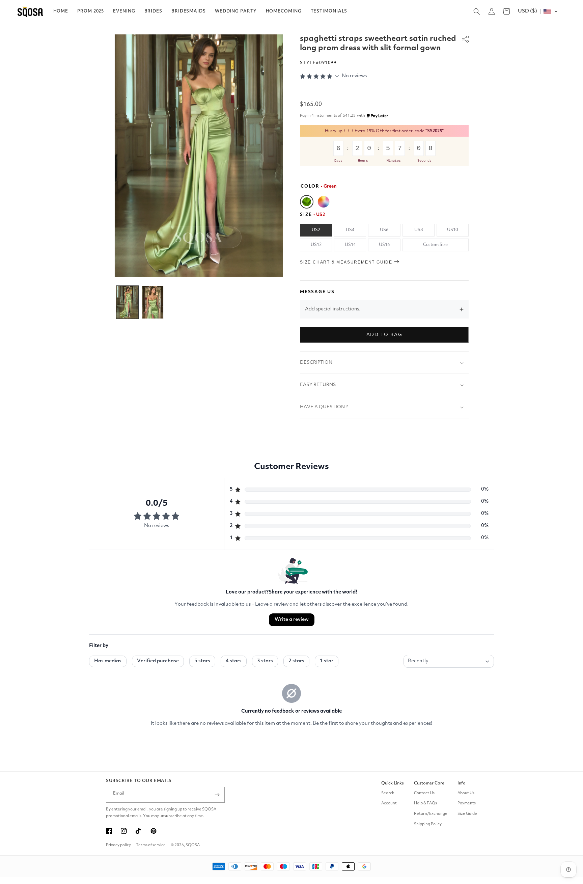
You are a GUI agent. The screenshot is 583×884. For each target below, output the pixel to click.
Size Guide (467, 814)
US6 (384, 230)
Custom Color (323, 202)
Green (306, 202)
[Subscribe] (217, 795)
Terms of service (151, 845)
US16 (384, 245)
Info (461, 783)
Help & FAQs (425, 803)
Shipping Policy (428, 824)
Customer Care (429, 783)
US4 (350, 230)
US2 (316, 230)
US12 (316, 245)
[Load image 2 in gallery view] (153, 302)
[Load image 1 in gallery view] (127, 302)
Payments (466, 803)
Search (387, 793)
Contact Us (424, 793)
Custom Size (435, 245)
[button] (90, 11)
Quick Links (392, 783)
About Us (465, 793)
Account (389, 803)
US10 (452, 230)
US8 (418, 230)
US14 (350, 245)
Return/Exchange (430, 814)
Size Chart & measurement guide (347, 262)
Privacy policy (118, 845)
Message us (317, 292)
